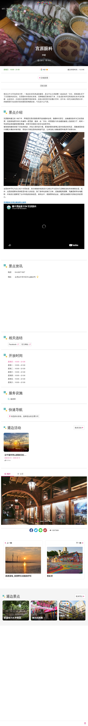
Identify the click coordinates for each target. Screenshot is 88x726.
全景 (21, 474)
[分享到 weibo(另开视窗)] (45, 530)
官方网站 (24, 344)
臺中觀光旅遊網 (44, 3)
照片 (9, 474)
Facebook (12, 344)
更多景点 (79, 596)
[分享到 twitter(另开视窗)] (36, 530)
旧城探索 (43, 77)
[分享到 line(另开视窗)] (40, 530)
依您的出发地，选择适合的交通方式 (25, 416)
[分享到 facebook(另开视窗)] (31, 530)
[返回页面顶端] (85, 723)
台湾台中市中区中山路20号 (25, 277)
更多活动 (78, 427)
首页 (3, 9)
